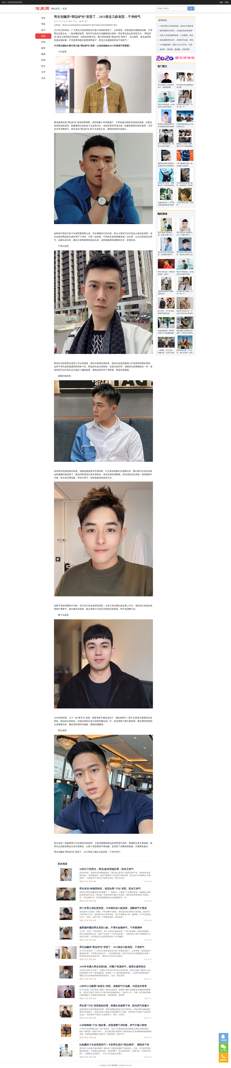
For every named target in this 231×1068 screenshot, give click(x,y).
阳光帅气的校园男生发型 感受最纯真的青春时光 (166, 126)
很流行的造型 (101, 25)
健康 (43, 54)
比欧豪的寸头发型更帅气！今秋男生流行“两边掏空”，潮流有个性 (114, 1044)
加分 (80, 25)
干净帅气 (93, 25)
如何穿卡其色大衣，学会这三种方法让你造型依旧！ (185, 313)
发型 (65, 8)
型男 (43, 60)
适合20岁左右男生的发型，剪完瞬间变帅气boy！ (166, 254)
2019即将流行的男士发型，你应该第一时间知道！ (185, 185)
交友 (43, 78)
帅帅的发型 (86, 25)
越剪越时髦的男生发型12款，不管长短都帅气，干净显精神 (110, 927)
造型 (115, 25)
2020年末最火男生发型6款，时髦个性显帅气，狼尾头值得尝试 (112, 966)
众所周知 (72, 25)
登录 (227, 2)
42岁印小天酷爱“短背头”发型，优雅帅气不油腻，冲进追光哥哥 (113, 986)
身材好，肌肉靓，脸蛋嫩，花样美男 (175, 49)
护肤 (43, 42)
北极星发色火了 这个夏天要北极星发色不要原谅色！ (166, 205)
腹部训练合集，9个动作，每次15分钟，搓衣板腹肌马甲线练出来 (185, 352)
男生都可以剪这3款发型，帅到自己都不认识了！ (185, 254)
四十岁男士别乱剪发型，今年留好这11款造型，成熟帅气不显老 (113, 908)
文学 (43, 72)
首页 (43, 18)
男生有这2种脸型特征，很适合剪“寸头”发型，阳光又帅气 (110, 888)
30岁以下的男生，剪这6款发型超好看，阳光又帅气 (106, 869)
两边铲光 (65, 25)
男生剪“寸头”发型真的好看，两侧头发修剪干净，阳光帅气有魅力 (114, 1005)
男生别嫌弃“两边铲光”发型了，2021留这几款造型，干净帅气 (111, 947)
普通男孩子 (110, 25)
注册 (221, 2)
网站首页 (55, 8)
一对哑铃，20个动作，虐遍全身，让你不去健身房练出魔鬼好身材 (166, 352)
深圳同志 (114, 1065)
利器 (76, 25)
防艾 (43, 66)
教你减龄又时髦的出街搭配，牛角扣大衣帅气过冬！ (185, 333)
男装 (43, 24)
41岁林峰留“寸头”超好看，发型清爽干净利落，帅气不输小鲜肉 (113, 1025)
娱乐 (43, 30)
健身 (43, 48)
